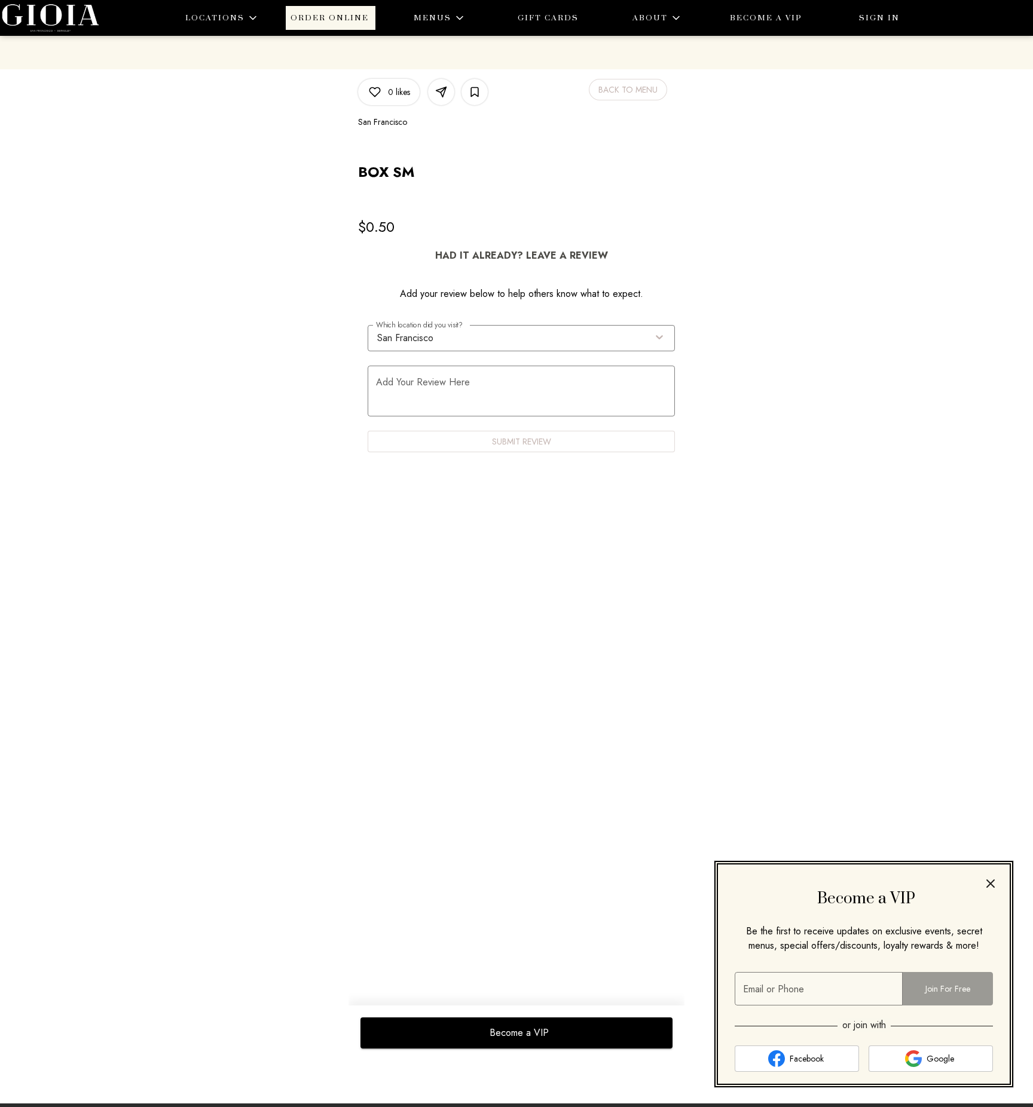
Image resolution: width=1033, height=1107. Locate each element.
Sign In (879, 18)
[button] (222, 18)
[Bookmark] (475, 92)
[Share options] (441, 92)
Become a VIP (766, 18)
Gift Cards (548, 18)
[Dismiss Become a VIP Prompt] (990, 883)
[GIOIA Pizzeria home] (54, 18)
